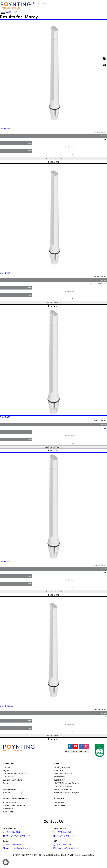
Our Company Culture (12, 780)
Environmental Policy (63, 774)
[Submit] (34, 3)
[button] (5, 862)
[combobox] (49, 3)
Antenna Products (10, 802)
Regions (6, 771)
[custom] (104, 65)
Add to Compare (53, 158)
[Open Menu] (3, 12)
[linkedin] (70, 746)
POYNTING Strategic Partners (66, 783)
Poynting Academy (62, 767)
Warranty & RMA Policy (63, 789)
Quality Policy (59, 780)
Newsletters (59, 802)
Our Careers (8, 777)
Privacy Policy (59, 777)
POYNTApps (8, 812)
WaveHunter (8, 809)
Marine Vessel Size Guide (14, 806)
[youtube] (75, 746)
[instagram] (86, 746)
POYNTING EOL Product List (66, 786)
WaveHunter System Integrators (68, 793)
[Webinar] (104, 59)
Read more (53, 161)
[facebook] (81, 746)
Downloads (58, 771)
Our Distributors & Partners (15, 774)
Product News (60, 806)
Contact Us (7, 783)
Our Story (7, 767)
